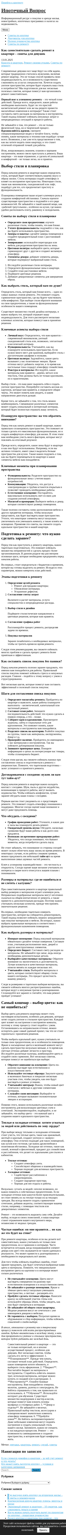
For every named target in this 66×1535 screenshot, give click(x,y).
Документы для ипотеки (21, 38)
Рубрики (6, 1482)
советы (53, 1444)
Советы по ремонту (18, 44)
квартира (25, 1444)
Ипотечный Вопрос (23, 10)
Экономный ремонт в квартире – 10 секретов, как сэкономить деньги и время (35, 1508)
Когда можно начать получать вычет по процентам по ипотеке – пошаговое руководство (35, 1514)
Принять (43, 1530)
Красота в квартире (12, 62)
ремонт (35, 1444)
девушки (14, 1444)
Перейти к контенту (12, 2)
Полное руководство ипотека (24, 41)
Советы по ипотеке (18, 35)
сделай (44, 1444)
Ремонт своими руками (36, 62)
